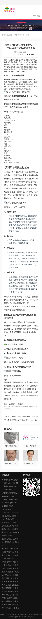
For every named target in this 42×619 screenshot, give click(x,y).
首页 (10, 35)
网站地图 (31, 617)
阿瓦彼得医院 (23, 614)
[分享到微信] (32, 54)
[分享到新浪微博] (25, 54)
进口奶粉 (19, 404)
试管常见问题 (19, 35)
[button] (36, 16)
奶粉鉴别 (12, 404)
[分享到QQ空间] (27, 54)
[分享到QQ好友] (29, 54)
